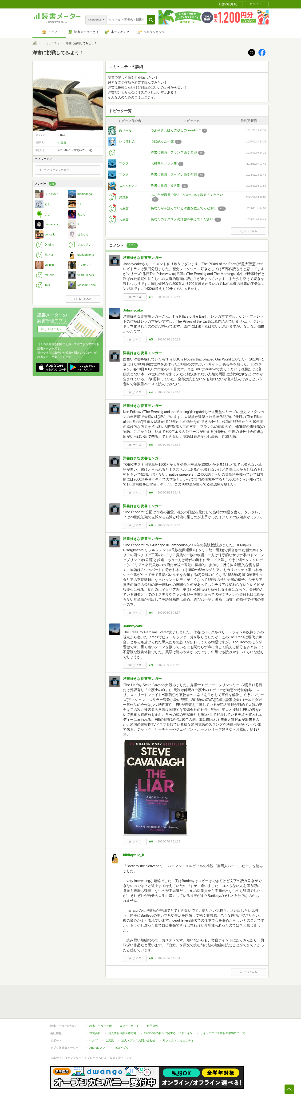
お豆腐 (124, 197)
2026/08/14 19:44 (169, 492)
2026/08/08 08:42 (169, 525)
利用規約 (152, 1025)
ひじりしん (127, 141)
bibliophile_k (133, 855)
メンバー (44, 183)
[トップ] (34, 43)
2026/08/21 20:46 (169, 296)
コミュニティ (51, 43)
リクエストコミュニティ (178, 1040)
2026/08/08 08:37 (169, 612)
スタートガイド (129, 1025)
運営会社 (95, 1033)
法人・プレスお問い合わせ (138, 1040)
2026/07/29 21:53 (169, 841)
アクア (124, 164)
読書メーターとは (100, 1025)
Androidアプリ (98, 1047)
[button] (151, 19)
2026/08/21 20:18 (169, 392)
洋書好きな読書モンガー (142, 257)
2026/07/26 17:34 (169, 958)
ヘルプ (93, 1040)
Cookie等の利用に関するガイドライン (168, 1033)
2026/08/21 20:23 (169, 339)
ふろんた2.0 (128, 186)
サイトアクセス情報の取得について (222, 1033)
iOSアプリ (122, 1047)
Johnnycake (133, 310)
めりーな (125, 130)
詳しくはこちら (52, 329)
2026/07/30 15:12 (169, 665)
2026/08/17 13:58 (169, 444)
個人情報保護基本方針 (122, 1033)
